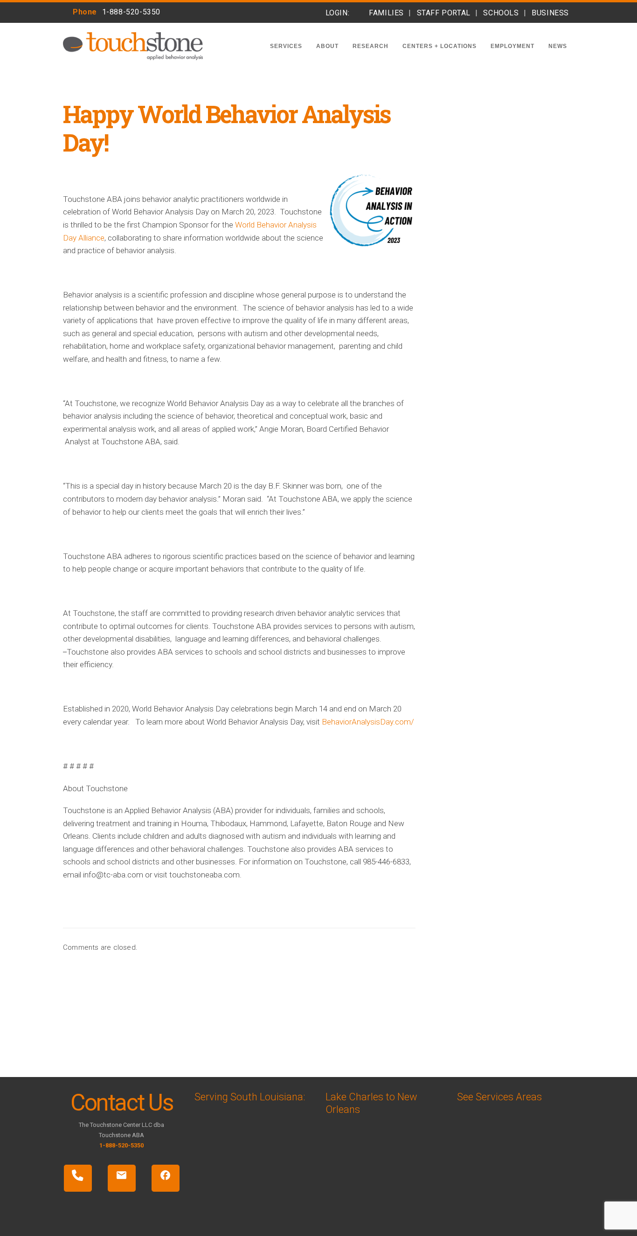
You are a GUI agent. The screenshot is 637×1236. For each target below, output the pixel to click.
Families (386, 12)
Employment (512, 46)
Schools (501, 12)
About (327, 46)
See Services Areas (499, 1097)
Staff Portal (444, 12)
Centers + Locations (439, 46)
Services (286, 46)
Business (550, 12)
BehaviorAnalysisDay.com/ (368, 721)
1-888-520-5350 (131, 11)
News (557, 46)
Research (370, 46)
